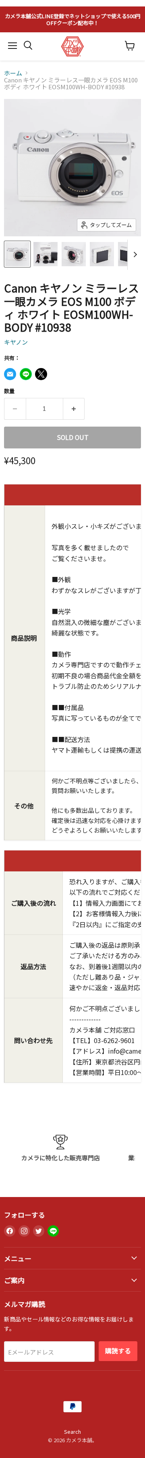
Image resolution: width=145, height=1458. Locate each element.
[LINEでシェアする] (26, 374)
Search (72, 1431)
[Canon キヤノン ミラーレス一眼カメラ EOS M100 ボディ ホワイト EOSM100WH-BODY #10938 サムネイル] (17, 254)
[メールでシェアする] (10, 374)
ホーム (13, 72)
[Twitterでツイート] (41, 374)
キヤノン (16, 342)
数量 (9, 391)
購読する (118, 1350)
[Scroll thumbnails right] (133, 255)
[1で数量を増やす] (74, 409)
